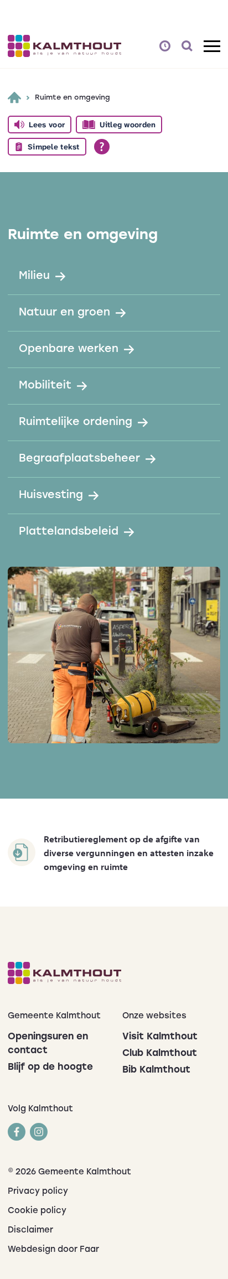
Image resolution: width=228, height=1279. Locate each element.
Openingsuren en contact (48, 1043)
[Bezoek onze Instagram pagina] (39, 1132)
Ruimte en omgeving (72, 97)
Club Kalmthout (159, 1053)
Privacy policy (38, 1192)
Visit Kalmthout (160, 1037)
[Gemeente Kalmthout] (114, 973)
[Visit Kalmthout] (64, 46)
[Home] (14, 97)
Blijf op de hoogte (50, 1067)
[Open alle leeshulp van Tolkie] (102, 146)
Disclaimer (30, 1230)
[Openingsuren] (164, 45)
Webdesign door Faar (53, 1250)
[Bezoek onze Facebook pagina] (16, 1132)
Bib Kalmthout (156, 1070)
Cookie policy (37, 1211)
